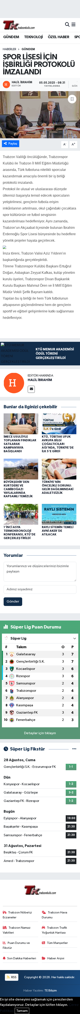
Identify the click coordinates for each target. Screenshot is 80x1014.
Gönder (13, 601)
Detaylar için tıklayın (40, 733)
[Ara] (67, 25)
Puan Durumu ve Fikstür (16, 945)
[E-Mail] (31, 389)
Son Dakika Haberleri (21, 958)
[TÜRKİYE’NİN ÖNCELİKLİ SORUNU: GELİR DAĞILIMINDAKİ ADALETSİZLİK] (59, 469)
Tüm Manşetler (57, 943)
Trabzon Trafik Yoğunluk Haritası (54, 930)
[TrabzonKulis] (19, 25)
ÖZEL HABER (58, 37)
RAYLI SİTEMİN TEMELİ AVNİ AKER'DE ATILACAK (57, 531)
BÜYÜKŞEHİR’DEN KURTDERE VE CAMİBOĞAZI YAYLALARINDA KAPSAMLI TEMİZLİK (18, 489)
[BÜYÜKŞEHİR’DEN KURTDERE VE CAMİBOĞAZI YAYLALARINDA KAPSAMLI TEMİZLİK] (21, 469)
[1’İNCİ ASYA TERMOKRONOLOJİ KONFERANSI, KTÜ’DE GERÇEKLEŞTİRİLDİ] (21, 514)
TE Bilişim (50, 990)
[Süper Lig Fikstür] (74, 749)
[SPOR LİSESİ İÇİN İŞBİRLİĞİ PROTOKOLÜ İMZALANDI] (40, 114)
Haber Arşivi (55, 958)
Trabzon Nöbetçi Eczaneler (17, 915)
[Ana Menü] (73, 25)
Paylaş (13, 143)
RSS (13, 977)
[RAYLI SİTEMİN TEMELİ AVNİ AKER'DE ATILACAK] (59, 514)
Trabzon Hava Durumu (54, 915)
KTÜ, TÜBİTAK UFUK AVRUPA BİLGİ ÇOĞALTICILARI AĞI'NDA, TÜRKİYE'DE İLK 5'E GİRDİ (58, 444)
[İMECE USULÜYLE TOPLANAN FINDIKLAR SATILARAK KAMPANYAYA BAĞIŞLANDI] (21, 424)
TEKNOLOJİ (33, 37)
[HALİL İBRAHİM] (14, 383)
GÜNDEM (11, 37)
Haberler (9, 49)
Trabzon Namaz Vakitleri (17, 930)
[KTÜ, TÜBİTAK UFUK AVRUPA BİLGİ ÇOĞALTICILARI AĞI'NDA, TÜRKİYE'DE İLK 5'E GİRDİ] (59, 424)
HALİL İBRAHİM (40, 380)
